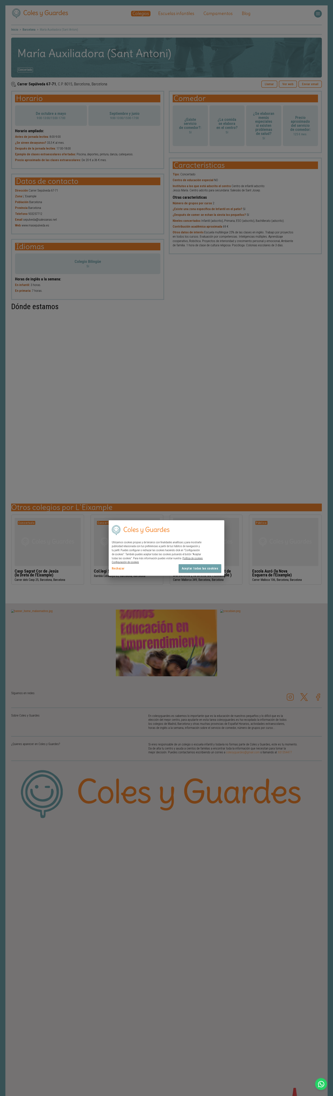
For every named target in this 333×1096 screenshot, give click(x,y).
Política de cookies (192, 558)
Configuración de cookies (125, 562)
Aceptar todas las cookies (200, 568)
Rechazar (118, 568)
